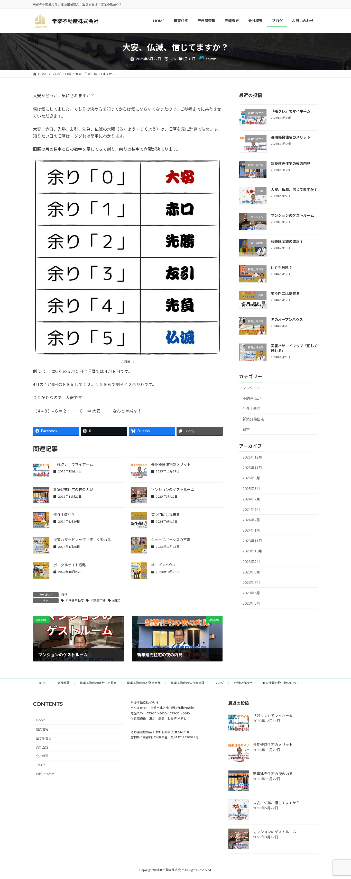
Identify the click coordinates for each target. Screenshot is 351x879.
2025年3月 (251, 488)
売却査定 (42, 747)
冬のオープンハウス (287, 320)
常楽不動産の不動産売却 (144, 683)
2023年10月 (252, 551)
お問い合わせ (243, 683)
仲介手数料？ (64, 514)
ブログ (219, 683)
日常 (64, 595)
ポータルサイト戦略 (69, 565)
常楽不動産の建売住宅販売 (98, 683)
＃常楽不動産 (74, 601)
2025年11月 (252, 467)
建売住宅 (42, 729)
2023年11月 (252, 541)
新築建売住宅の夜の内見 (73, 489)
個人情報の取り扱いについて (282, 683)
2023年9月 (251, 561)
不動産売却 (252, 398)
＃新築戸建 (98, 601)
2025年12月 (252, 457)
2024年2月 (251, 520)
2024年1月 (251, 530)
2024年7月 (251, 499)
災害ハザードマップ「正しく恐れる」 (84, 539)
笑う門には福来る (165, 514)
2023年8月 (251, 572)
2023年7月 (251, 582)
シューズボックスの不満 (170, 539)
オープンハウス (163, 565)
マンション (252, 387)
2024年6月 (251, 509)
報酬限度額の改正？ (287, 241)
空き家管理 (43, 738)
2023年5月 (251, 603)
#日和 (116, 601)
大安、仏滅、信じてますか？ (294, 189)
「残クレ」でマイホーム (73, 464)
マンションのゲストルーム (172, 489)
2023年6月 (251, 593)
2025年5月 (251, 478)
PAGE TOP (338, 848)
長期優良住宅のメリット (171, 464)
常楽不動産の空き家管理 (188, 683)
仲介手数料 (252, 409)
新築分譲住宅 (253, 419)
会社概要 (63, 683)
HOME (42, 683)
